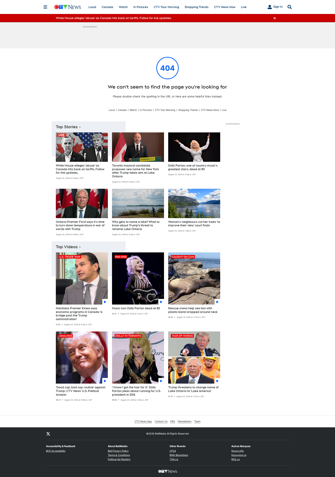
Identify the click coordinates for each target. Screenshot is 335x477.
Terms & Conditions (119, 455)
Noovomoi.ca (238, 455)
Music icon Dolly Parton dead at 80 (136, 308)
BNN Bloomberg (179, 455)
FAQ (172, 421)
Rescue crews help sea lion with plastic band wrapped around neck (193, 310)
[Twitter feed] (48, 434)
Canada (107, 7)
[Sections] (45, 6)
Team (197, 421)
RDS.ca (235, 459)
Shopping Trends (197, 7)
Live (244, 7)
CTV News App (143, 421)
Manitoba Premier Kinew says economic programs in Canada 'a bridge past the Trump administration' (79, 314)
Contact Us (161, 421)
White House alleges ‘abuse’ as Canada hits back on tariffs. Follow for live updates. (80, 169)
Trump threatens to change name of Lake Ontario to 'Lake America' (193, 389)
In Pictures (140, 7)
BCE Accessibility (56, 450)
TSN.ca (174, 459)
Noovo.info (237, 450)
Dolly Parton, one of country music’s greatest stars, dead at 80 (193, 167)
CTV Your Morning (166, 7)
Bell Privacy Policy (118, 450)
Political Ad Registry (119, 459)
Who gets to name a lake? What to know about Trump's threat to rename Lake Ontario (135, 225)
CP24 (173, 450)
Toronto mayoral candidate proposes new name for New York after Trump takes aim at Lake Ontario (135, 171)
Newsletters (184, 421)
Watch (123, 7)
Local (92, 7)
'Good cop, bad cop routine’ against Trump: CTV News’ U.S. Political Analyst (80, 391)
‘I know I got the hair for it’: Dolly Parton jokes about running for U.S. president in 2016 (136, 391)
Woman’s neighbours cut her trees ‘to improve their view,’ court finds (194, 223)
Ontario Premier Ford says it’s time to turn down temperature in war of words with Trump (80, 225)
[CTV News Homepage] (67, 7)
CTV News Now (224, 7)
